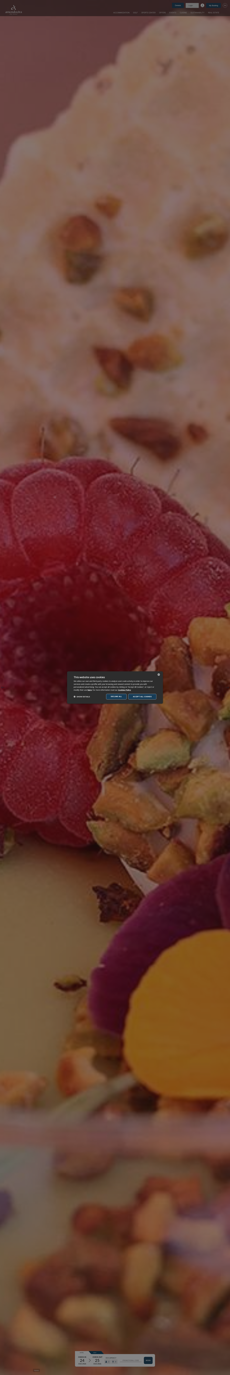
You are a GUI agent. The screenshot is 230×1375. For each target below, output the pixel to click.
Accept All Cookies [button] (142, 696)
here (90, 690)
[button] (82, 696)
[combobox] (159, 674)
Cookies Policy (124, 690)
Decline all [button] (116, 696)
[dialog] (115, 687)
